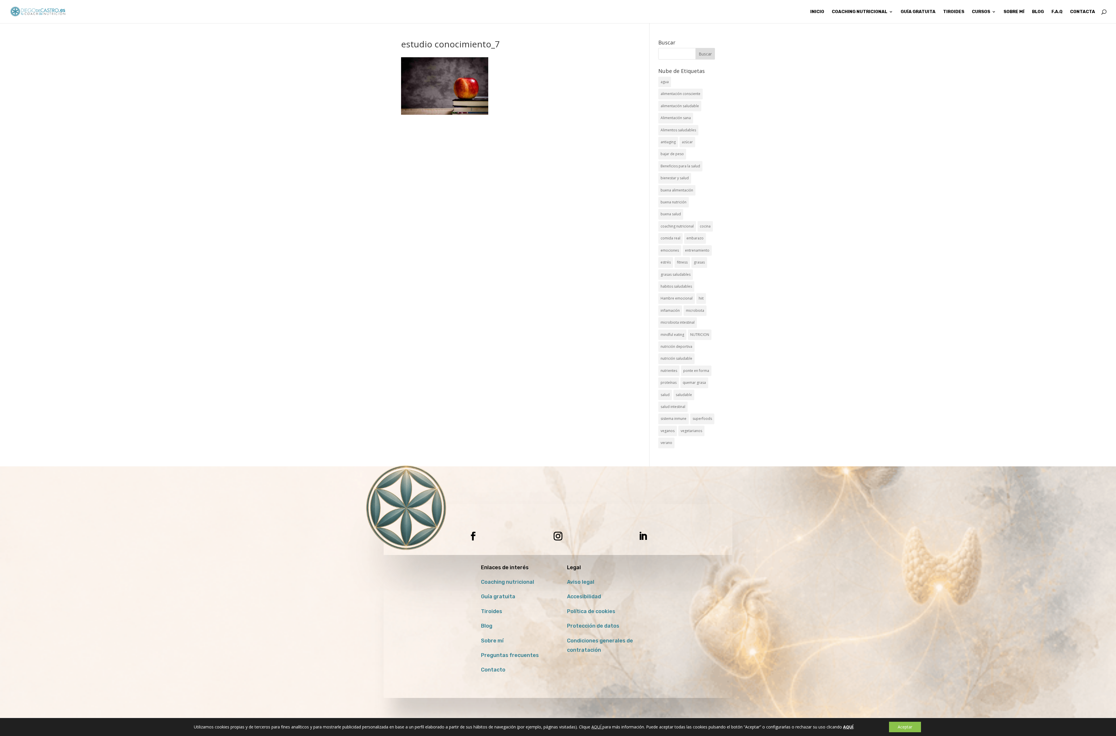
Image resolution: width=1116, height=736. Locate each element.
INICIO (817, 12)
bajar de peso (672, 153)
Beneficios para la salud (680, 166)
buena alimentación (677, 190)
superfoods (702, 418)
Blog (486, 626)
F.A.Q (1057, 12)
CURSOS (981, 12)
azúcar (687, 141)
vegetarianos (691, 430)
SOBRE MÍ (1014, 12)
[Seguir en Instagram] (558, 536)
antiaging (668, 141)
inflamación (670, 310)
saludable (684, 394)
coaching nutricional (677, 226)
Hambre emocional (677, 298)
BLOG (1038, 12)
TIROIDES (953, 12)
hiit (701, 298)
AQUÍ (596, 727)
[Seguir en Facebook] (473, 536)
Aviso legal (580, 582)
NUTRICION (699, 334)
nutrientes (669, 370)
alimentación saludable (680, 105)
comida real (670, 238)
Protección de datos (593, 626)
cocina (705, 226)
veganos (668, 430)
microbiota (695, 310)
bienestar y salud (675, 178)
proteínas (669, 382)
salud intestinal (673, 406)
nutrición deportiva (676, 346)
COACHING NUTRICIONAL (859, 12)
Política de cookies (591, 611)
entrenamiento (697, 250)
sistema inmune (673, 418)
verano (666, 442)
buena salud (671, 214)
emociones (670, 250)
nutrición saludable (676, 358)
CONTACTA (1082, 12)
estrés (666, 262)
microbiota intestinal (678, 322)
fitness (682, 262)
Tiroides (491, 611)
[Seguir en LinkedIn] (643, 536)
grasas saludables (676, 274)
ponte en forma (696, 370)
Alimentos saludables (678, 130)
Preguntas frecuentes (510, 655)
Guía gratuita (918, 12)
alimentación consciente (680, 93)
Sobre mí (492, 640)
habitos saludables (676, 286)
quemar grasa (694, 382)
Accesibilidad (584, 596)
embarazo (695, 238)
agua (665, 81)
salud (665, 394)
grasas (699, 262)
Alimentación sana (676, 117)
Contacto (493, 670)
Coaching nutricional (507, 582)
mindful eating (672, 334)
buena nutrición (673, 202)
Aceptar (905, 727)
